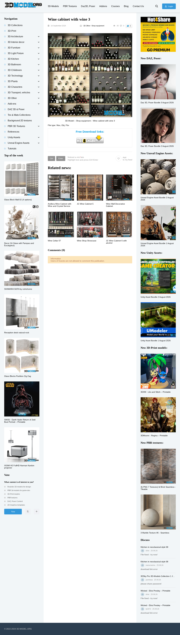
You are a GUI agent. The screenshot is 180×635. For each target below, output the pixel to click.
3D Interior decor (16, 42)
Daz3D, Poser (88, 6)
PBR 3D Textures (16, 126)
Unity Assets (14, 137)
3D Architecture (15, 36)
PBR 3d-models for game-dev (18, 490)
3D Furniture (14, 48)
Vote (13, 511)
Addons (103, 6)
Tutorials (12, 148)
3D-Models (53, 6)
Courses (115, 6)
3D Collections (15, 25)
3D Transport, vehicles (19, 92)
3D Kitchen (13, 59)
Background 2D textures (20, 120)
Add (127, 158)
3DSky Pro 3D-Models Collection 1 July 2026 (158, 576)
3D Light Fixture (16, 53)
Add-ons (12, 104)
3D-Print (12, 31)
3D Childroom (15, 70)
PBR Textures (70, 6)
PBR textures (12, 498)
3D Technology (15, 76)
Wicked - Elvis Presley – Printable (155, 591)
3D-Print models (13, 494)
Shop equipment (98, 26)
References (13, 132)
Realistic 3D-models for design (19, 487)
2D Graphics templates (16, 505)
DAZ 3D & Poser (16, 109)
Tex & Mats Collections (19, 115)
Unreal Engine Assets (18, 143)
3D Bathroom (14, 64)
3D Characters (15, 87)
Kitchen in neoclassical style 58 (154, 547)
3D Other (86, 26)
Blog (126, 6)
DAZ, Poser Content (15, 501)
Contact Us (138, 6)
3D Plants (13, 81)
